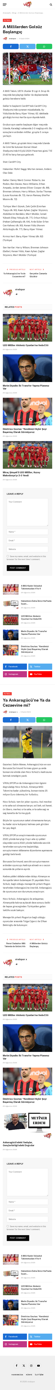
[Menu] (4, 4)
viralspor (12, 39)
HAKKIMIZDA (17, 1375)
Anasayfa (7, 13)
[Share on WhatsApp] (44, 46)
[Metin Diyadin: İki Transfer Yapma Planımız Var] (27, 368)
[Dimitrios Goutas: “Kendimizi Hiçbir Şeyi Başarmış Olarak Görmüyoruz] (27, 411)
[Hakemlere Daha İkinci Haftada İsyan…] (10, 604)
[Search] (50, 4)
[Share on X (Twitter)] (27, 46)
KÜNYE (29, 1375)
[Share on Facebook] (11, 46)
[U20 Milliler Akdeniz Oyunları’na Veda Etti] (27, 328)
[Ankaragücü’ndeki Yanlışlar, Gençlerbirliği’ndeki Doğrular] (27, 1125)
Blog (14, 13)
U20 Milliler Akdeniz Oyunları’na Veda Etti (25, 345)
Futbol (7, 20)
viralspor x (13, 712)
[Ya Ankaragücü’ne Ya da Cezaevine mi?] (27, 742)
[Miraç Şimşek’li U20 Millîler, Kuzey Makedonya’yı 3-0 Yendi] (27, 455)
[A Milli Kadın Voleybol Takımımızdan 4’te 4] (10, 589)
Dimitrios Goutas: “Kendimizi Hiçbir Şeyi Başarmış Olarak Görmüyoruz (35, 649)
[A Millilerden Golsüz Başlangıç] (27, 69)
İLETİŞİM (39, 1375)
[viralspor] (27, 4)
